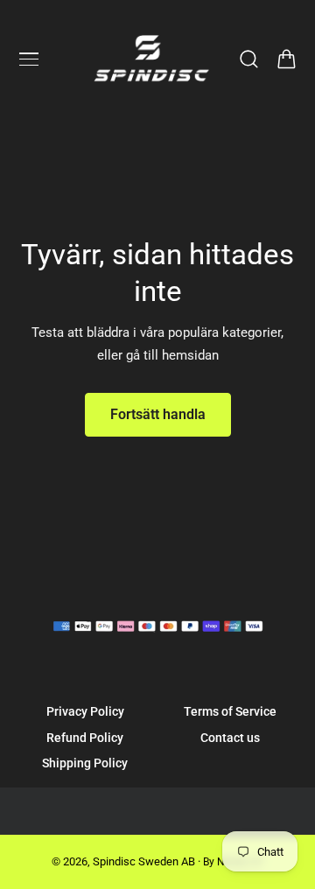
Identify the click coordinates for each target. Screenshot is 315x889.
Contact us (230, 738)
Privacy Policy (85, 711)
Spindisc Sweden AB (144, 861)
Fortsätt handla (158, 414)
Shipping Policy (85, 763)
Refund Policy (84, 738)
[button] (29, 59)
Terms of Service (230, 711)
